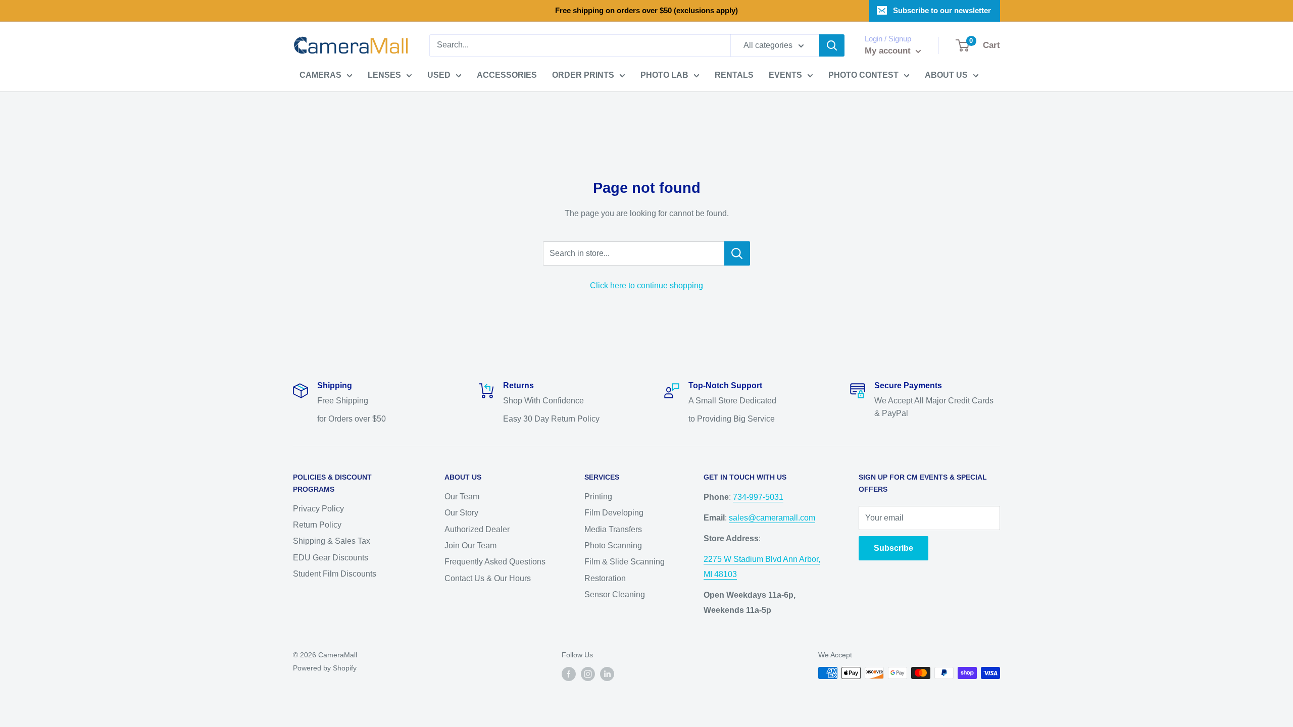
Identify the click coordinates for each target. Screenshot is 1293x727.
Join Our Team (470, 545)
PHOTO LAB (664, 75)
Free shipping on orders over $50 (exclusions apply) (646, 10)
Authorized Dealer (477, 529)
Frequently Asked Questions (494, 561)
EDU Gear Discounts (330, 557)
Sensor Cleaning (614, 594)
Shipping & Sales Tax (331, 541)
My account (889, 51)
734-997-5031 (758, 497)
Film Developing (613, 512)
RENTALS (734, 75)
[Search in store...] (737, 253)
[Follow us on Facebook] (569, 674)
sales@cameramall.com (772, 517)
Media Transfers (613, 529)
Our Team (461, 496)
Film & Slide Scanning (624, 561)
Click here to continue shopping (646, 285)
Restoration (605, 578)
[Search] (831, 45)
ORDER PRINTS (583, 75)
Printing (598, 496)
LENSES (384, 75)
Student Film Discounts (334, 573)
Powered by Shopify (325, 668)
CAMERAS (320, 75)
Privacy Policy (318, 508)
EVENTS (785, 75)
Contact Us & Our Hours (487, 578)
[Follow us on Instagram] (588, 674)
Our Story (461, 512)
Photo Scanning (613, 545)
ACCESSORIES (507, 75)
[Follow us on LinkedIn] (607, 674)
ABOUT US (946, 75)
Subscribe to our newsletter (942, 10)
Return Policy (317, 525)
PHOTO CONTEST (863, 75)
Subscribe (893, 548)
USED (439, 75)
